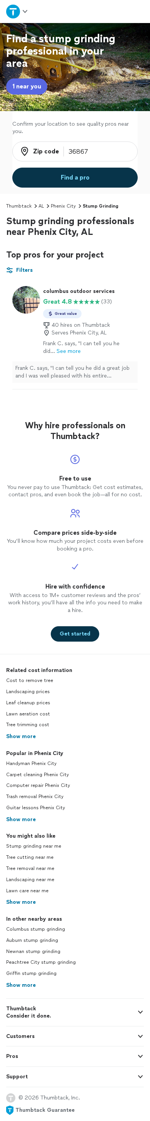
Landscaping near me (30, 879)
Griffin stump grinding (31, 973)
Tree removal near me (30, 868)
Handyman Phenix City (31, 763)
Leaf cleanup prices (28, 702)
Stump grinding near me (33, 846)
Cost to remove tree (29, 680)
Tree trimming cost (27, 724)
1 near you (26, 86)
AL (41, 206)
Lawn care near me (27, 890)
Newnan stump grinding (33, 951)
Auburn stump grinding (32, 940)
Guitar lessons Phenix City (35, 807)
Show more (21, 736)
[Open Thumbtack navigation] (17, 11)
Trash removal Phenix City (34, 796)
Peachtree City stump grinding (41, 962)
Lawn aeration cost (28, 714)
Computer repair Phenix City (38, 785)
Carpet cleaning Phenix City (37, 774)
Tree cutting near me (29, 857)
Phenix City (63, 206)
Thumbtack (19, 206)
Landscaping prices (28, 691)
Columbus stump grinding (35, 929)
